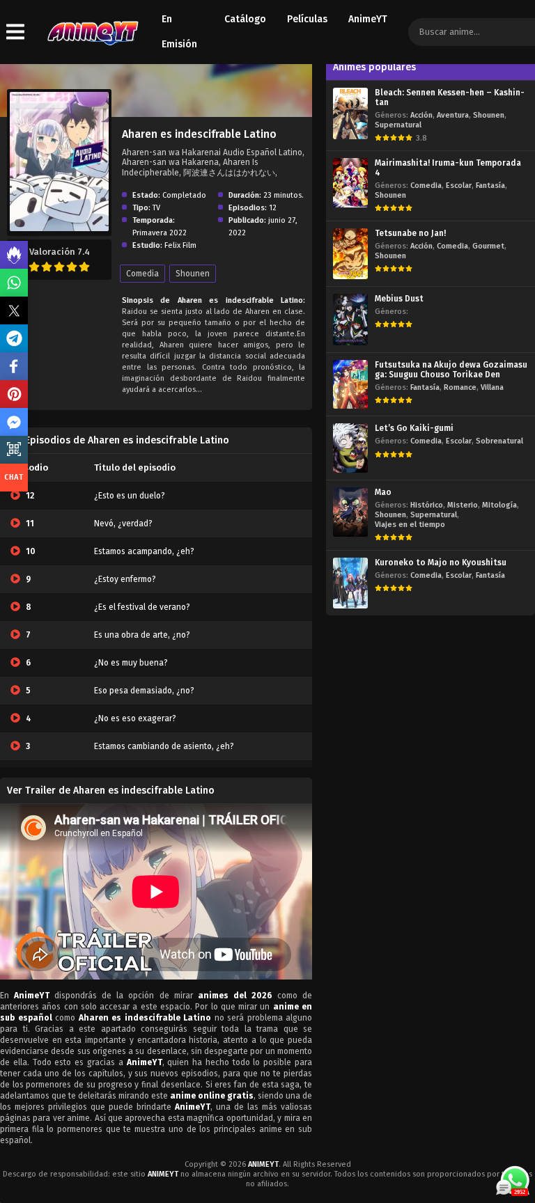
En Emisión (179, 31)
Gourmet (488, 246)
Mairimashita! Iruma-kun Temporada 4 (448, 168)
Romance (460, 387)
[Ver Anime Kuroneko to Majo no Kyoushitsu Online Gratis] (350, 583)
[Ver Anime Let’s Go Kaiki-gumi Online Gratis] (350, 448)
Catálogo (245, 19)
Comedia (142, 273)
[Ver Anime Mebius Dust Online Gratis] (350, 319)
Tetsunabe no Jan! (410, 233)
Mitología (499, 505)
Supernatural (398, 124)
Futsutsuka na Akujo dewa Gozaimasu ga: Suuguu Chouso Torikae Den (451, 369)
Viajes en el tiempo (410, 524)
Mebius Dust (399, 299)
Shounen (193, 273)
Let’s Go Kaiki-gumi (414, 428)
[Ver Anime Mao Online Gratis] (350, 512)
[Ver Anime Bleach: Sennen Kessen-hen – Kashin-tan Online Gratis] (350, 113)
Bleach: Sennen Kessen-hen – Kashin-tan (450, 97)
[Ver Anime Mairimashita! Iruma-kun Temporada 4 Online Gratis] (350, 182)
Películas (307, 19)
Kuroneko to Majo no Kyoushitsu (440, 562)
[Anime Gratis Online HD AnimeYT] (92, 32)
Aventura (453, 115)
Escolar (459, 185)
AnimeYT (367, 19)
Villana (492, 387)
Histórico (426, 505)
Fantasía (490, 185)
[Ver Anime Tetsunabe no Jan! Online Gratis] (350, 253)
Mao (383, 492)
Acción (421, 115)
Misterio (462, 505)
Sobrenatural (499, 441)
